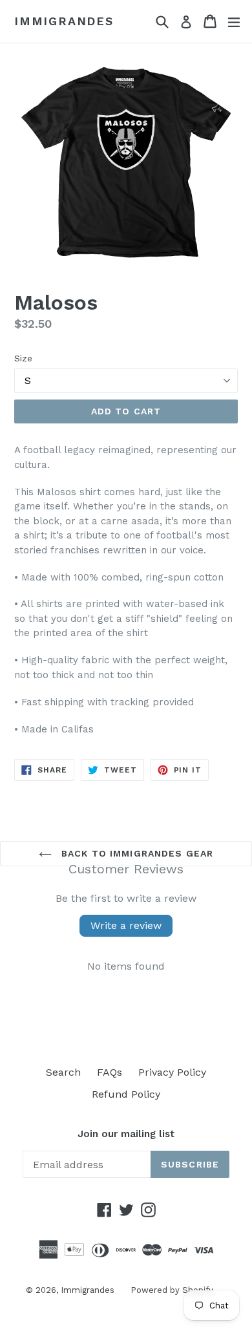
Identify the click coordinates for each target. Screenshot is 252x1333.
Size (23, 358)
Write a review (126, 925)
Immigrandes (64, 21)
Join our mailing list (126, 1134)
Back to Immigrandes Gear (135, 853)
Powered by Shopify (172, 1290)
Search (63, 1072)
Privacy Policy (172, 1072)
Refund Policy (126, 1094)
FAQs (109, 1072)
